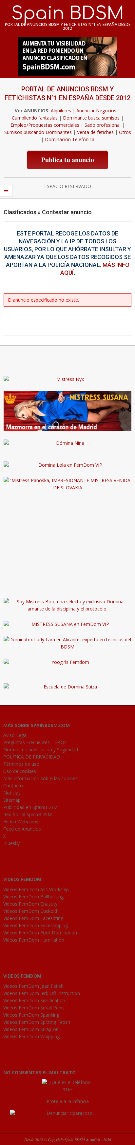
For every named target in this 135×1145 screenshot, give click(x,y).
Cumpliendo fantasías (35, 118)
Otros (125, 132)
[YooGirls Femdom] (67, 662)
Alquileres (61, 110)
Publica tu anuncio (67, 159)
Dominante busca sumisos (91, 118)
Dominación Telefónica (69, 139)
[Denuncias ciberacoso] (67, 1113)
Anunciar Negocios (96, 110)
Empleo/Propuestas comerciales (44, 125)
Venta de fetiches (95, 132)
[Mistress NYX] (67, 586)
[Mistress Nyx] (67, 379)
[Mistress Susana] (67, 394)
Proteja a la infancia (68, 1101)
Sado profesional (103, 125)
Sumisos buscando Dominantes (38, 132)
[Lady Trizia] (67, 364)
